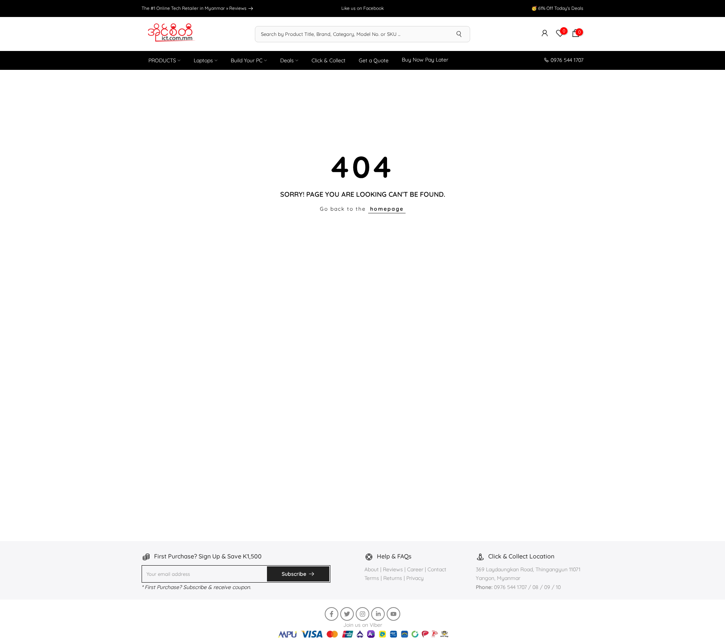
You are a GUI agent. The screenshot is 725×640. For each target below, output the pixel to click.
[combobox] (352, 34)
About (372, 569)
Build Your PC (246, 60)
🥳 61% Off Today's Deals (557, 8)
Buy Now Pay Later (425, 59)
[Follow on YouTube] (393, 614)
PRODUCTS (162, 60)
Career (415, 569)
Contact (436, 569)
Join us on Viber (362, 624)
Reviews (238, 8)
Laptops (203, 60)
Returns (392, 578)
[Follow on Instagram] (362, 614)
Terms (371, 578)
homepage (387, 208)
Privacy (415, 578)
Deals (287, 60)
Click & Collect (329, 60)
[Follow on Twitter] (347, 614)
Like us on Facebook (362, 8)
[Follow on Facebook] (331, 614)
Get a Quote (374, 60)
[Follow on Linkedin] (378, 614)
